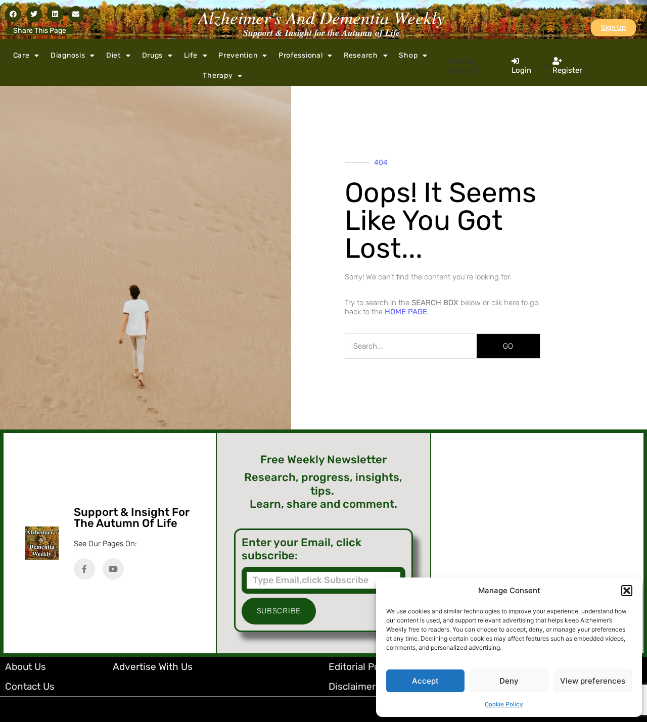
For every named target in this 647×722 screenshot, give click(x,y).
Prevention (237, 55)
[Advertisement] (537, 543)
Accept (425, 681)
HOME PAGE (406, 311)
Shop (408, 55)
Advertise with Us (153, 666)
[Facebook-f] (84, 569)
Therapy (218, 75)
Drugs (152, 55)
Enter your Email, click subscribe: (301, 549)
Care (21, 55)
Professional (300, 55)
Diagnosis (68, 55)
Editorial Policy (362, 666)
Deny (509, 681)
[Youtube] (113, 569)
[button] (627, 591)
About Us (25, 666)
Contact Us (30, 686)
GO (508, 346)
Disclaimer (352, 686)
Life (191, 55)
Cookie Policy (504, 704)
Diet (113, 55)
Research (361, 55)
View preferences (592, 681)
